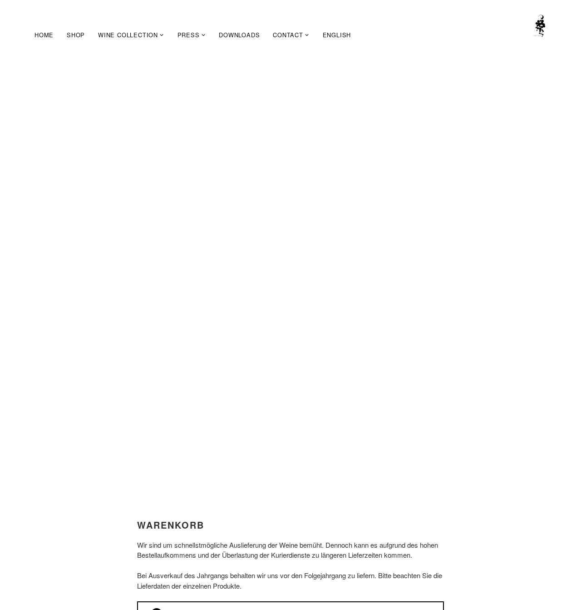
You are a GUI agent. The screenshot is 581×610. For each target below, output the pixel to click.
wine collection (128, 34)
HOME (44, 34)
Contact (288, 34)
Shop (76, 34)
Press (188, 34)
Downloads (239, 34)
